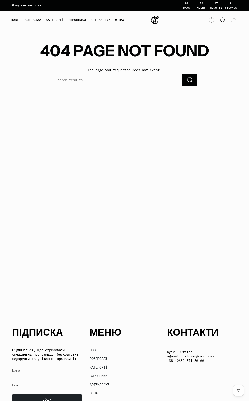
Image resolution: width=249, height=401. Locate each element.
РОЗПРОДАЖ (98, 358)
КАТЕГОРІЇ (98, 367)
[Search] (189, 80)
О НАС (94, 393)
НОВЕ (94, 350)
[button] (55, 20)
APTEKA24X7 (99, 384)
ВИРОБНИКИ (98, 376)
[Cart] (234, 20)
